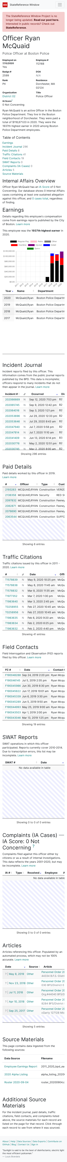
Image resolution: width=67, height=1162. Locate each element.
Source (33, 966)
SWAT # (10, 762)
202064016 (12, 410)
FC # (8, 669)
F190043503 (13, 712)
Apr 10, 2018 (16, 1001)
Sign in (34, 1144)
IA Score (44, 186)
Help (13, 1141)
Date (33, 574)
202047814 (12, 432)
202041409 (12, 437)
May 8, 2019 (16, 974)
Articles (8, 169)
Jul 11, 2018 (16, 992)
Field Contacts (13, 158)
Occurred (37, 394)
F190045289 (13, 701)
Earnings (7, 142)
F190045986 (13, 685)
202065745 (12, 405)
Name (21, 291)
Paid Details (11, 150)
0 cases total (40, 198)
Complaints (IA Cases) (17, 166)
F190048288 (13, 675)
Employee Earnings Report (20, 1066)
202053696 (12, 416)
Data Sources (24, 1141)
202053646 (12, 421)
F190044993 (13, 707)
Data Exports (39, 1141)
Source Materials (12, 173)
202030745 (12, 448)
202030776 (12, 443)
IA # (7, 872)
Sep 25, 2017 (17, 1010)
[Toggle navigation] (59, 4)
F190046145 (12, 680)
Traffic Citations (14, 154)
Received (33, 872)
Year (8, 291)
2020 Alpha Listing (16, 1074)
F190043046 (13, 717)
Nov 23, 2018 (17, 983)
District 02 (8, 96)
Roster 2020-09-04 (16, 1082)
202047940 (12, 427)
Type (44, 484)
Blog (14, 1144)
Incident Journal (15, 146)
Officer (24, 484)
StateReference (16, 27)
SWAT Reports (12, 162)
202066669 (12, 399)
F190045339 (13, 696)
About (5, 1141)
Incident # (11, 394)
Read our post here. (46, 19)
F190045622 (13, 691)
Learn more (23, 224)
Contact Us (23, 1144)
